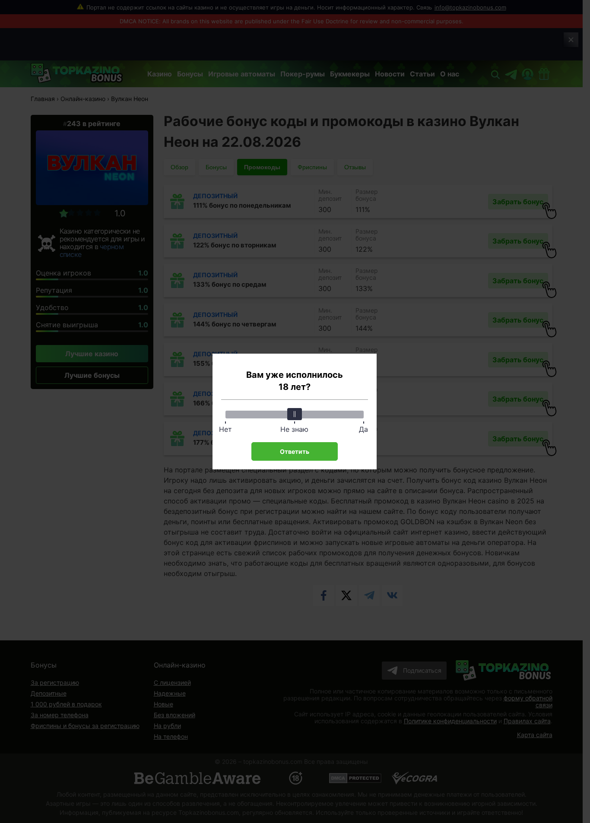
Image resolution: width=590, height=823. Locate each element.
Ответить (294, 451)
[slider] (294, 414)
